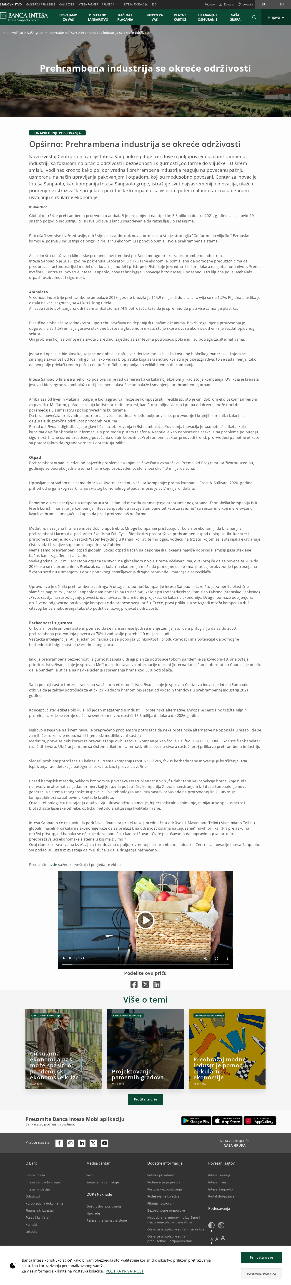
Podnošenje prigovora (164, 1182)
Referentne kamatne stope (106, 1220)
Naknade (93, 1213)
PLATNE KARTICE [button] (180, 17)
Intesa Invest (218, 1182)
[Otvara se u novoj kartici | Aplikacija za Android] (196, 1120)
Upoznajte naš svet (62, 32)
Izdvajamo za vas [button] (70, 17)
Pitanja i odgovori (160, 1203)
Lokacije (31, 1231)
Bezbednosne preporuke (166, 1210)
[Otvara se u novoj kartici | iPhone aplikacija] (227, 1120)
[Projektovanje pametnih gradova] (145, 1049)
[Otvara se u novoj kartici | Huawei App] (259, 1120)
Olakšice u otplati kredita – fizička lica (175, 1229)
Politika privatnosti (161, 1175)
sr (264, 4)
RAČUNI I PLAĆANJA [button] (125, 17)
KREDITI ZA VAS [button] (152, 17)
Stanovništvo (13, 32)
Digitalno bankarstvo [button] (98, 17)
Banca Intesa (35, 1175)
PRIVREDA (108, 4)
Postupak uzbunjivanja (164, 1189)
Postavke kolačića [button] (261, 1274)
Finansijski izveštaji (40, 1210)
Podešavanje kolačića (163, 1196)
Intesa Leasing (219, 1175)
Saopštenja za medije (102, 1182)
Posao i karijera (37, 1217)
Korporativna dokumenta (44, 1203)
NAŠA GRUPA (235, 17)
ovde (52, 864)
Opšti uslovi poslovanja (104, 1206)
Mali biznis (66, 4)
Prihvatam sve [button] (261, 1257)
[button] (253, 17)
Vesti (90, 1175)
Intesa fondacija (37, 1189)
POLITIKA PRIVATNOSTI (125, 1271)
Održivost (32, 1196)
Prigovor (209, 4)
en (282, 4)
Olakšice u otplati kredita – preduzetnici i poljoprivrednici (170, 1238)
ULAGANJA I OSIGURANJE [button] (207, 17)
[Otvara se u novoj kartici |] (134, 984)
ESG (154, 4)
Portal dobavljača (221, 1196)
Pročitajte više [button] (145, 1099)
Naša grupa (36, 32)
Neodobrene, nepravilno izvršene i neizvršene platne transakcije (173, 1219)
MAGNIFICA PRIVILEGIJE (40, 4)
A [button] (212, 1239)
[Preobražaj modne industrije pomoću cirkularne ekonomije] (227, 1049)
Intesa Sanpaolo (220, 1189)
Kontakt (229, 4)
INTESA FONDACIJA (135, 4)
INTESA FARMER (88, 4)
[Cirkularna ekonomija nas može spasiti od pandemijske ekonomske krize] (63, 1049)
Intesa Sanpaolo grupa (42, 1182)
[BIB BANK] (27, 17)
